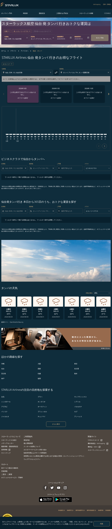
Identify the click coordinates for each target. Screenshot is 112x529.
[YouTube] (58, 487)
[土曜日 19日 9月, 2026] (80, 134)
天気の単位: (89, 293)
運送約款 (27, 440)
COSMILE (107, 13)
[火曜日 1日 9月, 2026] (17, 134)
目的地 (33, 37)
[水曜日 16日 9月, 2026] (70, 134)
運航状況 (42, 13)
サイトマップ (5, 453)
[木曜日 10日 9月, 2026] (49, 134)
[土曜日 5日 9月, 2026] (31, 134)
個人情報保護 (28, 443)
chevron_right (108, 94)
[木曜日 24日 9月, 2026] (98, 134)
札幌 (39, 373)
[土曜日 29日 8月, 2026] (7, 134)
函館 (39, 369)
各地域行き (61, 510)
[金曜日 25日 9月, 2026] (101, 134)
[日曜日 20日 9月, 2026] (84, 134)
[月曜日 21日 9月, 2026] (87, 134)
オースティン (42, 407)
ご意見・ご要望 (6, 474)
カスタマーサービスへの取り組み (35, 450)
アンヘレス (78, 416)
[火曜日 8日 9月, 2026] (42, 134)
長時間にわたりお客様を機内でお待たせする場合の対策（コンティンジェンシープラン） (54, 456)
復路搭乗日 (77, 37)
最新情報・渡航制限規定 (9, 446)
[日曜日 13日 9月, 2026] (59, 134)
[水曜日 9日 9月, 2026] (45, 134)
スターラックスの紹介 (9, 440)
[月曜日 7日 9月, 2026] (38, 134)
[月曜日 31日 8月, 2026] (14, 134)
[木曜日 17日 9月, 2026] (73, 134)
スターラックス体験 (86, 13)
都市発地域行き (91, 510)
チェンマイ (41, 416)
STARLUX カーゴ (95, 440)
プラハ (40, 397)
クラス (87, 164)
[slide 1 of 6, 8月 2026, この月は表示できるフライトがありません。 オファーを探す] (22, 94)
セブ (75, 411)
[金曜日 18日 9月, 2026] (77, 134)
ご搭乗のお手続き (62, 13)
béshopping (96, 4)
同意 (101, 524)
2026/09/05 (61, 39)
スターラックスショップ (98, 450)
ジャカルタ (5, 416)
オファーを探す (23, 98)
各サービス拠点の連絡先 (9, 468)
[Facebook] (45, 487)
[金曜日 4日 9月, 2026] (28, 134)
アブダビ (4, 407)
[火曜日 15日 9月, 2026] (66, 134)
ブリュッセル (42, 411)
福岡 (39, 378)
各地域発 (108, 510)
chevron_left (3, 94)
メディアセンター (7, 443)
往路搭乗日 (60, 37)
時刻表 (25, 13)
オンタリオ (41, 402)
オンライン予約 (6, 13)
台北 (2, 397)
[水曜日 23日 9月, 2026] (94, 134)
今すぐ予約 (100, 38)
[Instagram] (65, 487)
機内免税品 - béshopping (98, 443)
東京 (75, 364)
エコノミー (6, 64)
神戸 (2, 378)
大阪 (39, 364)
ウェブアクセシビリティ (32, 459)
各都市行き (70, 510)
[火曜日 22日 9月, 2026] (91, 134)
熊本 (75, 373)
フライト (13, 51)
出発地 (6, 37)
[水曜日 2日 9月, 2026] (21, 134)
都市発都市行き (80, 510)
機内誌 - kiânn (94, 447)
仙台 (2, 369)
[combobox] (15, 39)
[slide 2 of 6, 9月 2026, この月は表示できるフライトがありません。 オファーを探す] (56, 94)
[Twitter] (52, 487)
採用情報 (5, 450)
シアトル (77, 402)
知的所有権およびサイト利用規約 (35, 453)
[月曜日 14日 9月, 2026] (63, 134)
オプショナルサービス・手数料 (12, 477)
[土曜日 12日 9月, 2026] (56, 134)
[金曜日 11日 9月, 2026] (52, 134)
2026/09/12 (78, 39)
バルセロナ (78, 407)
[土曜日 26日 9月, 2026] (105, 134)
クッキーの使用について (32, 446)
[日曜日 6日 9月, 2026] (35, 134)
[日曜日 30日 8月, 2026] (10, 134)
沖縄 (2, 364)
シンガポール (5, 402)
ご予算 (59, 164)
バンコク (4, 411)
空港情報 (4, 471)
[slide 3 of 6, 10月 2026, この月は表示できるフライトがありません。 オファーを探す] (89, 94)
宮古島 (3, 373)
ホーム (3, 51)
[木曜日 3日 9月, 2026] (24, 134)
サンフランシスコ (80, 397)
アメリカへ (24, 51)
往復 (6, 31)
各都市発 (100, 510)
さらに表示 (56, 424)
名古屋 (76, 369)
